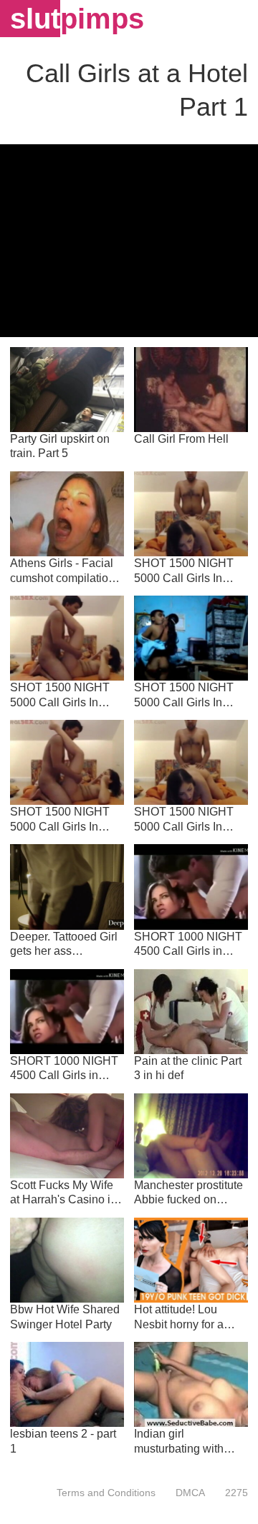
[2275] (231, 1492)
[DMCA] (190, 1492)
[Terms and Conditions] (106, 1492)
